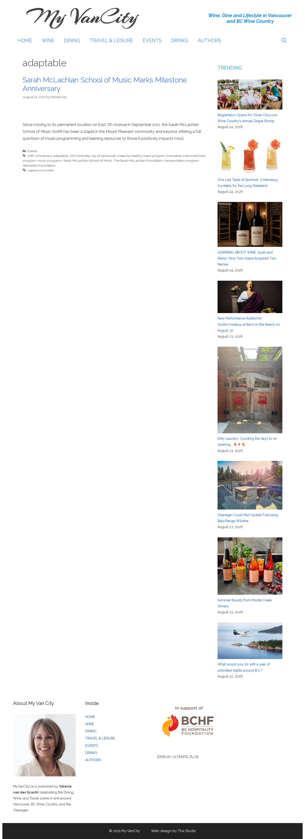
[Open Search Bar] (284, 40)
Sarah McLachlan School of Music (87, 160)
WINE (48, 40)
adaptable (60, 156)
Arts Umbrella (80, 156)
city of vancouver (104, 156)
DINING (72, 40)
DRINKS (179, 40)
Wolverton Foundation (39, 165)
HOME (25, 40)
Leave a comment (41, 170)
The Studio (187, 831)
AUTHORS (209, 40)
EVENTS (152, 40)
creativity (123, 156)
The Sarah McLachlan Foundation (138, 160)
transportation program (181, 160)
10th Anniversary (40, 156)
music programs (49, 160)
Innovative (174, 156)
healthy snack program (148, 156)
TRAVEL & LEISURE (111, 40)
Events (32, 151)
